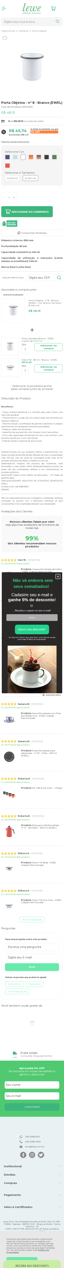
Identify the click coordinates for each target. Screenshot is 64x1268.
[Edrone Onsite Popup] (32, 634)
